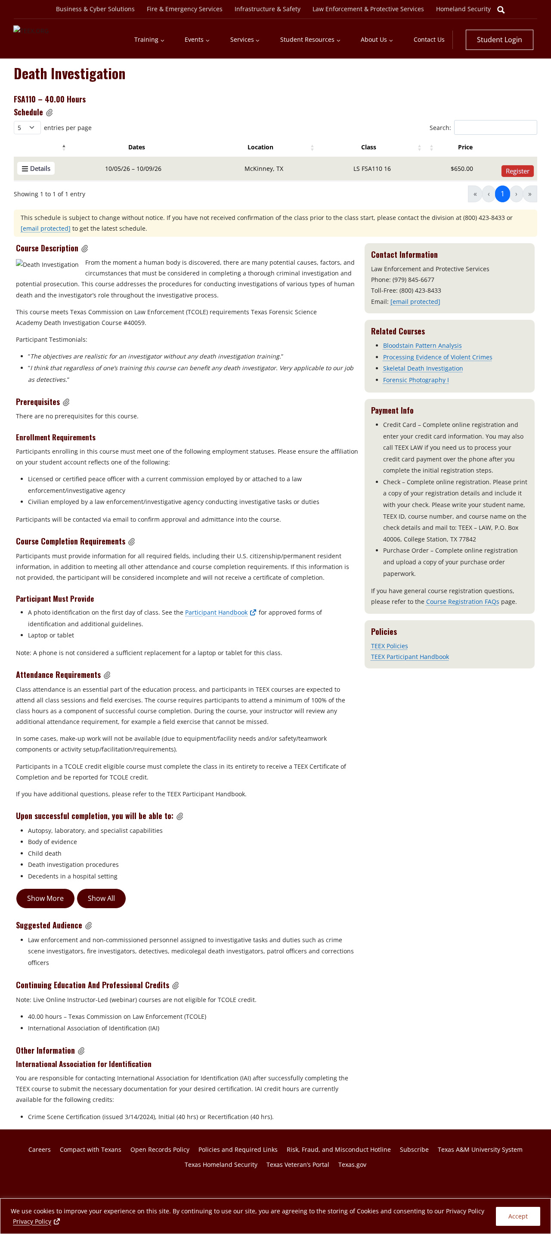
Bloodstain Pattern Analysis (422, 345)
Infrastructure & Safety (267, 9)
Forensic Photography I (416, 380)
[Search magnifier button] (501, 9)
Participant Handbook (221, 612)
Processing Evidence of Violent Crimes (437, 357)
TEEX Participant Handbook (410, 657)
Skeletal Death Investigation (423, 368)
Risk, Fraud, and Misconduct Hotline (339, 1149)
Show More (45, 898)
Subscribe (414, 1149)
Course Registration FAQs (462, 601)
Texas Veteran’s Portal (297, 1164)
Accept (518, 1216)
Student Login (499, 39)
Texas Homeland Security (221, 1164)
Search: (440, 128)
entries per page (68, 128)
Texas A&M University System (480, 1149)
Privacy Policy (37, 1221)
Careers (39, 1149)
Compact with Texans (90, 1149)
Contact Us (429, 39)
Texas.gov (352, 1164)
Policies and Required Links (238, 1149)
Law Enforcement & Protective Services (368, 9)
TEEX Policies (389, 646)
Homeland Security (463, 9)
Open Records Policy (159, 1149)
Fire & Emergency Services (185, 9)
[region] (275, 1216)
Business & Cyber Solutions (95, 9)
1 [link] (503, 193)
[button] (49, 112)
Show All (101, 898)
